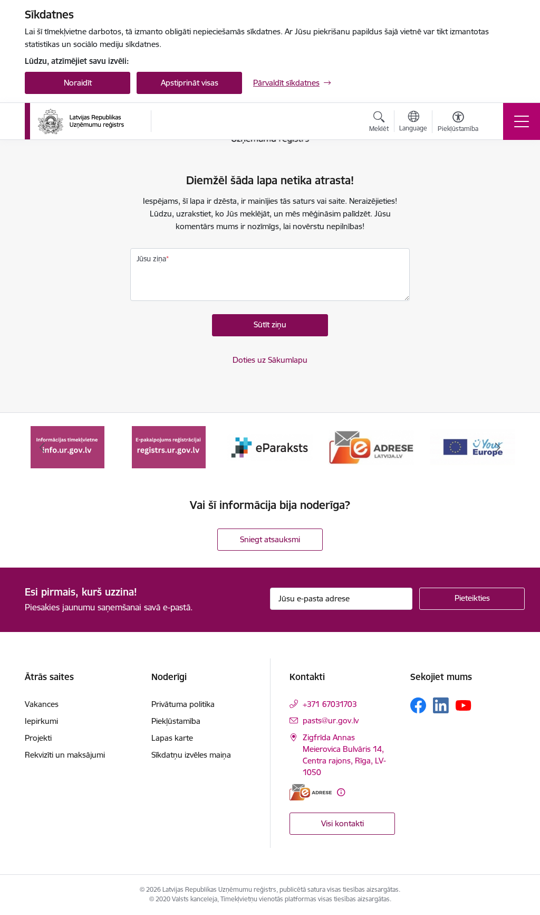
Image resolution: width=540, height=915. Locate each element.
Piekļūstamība (175, 721)
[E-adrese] (311, 792)
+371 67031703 (330, 704)
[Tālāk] (497, 447)
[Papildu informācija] (341, 792)
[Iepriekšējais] (42, 447)
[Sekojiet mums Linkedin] (441, 705)
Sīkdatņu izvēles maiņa (191, 755)
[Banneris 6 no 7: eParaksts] (168, 446)
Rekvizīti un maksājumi (65, 755)
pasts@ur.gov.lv (331, 720)
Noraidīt (78, 83)
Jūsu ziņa (151, 258)
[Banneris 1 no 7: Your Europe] (371, 446)
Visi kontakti (342, 823)
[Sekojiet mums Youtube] (463, 705)
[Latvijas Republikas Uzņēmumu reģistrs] (81, 121)
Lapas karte (172, 738)
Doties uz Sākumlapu (270, 360)
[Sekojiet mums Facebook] (418, 705)
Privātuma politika (183, 704)
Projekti (38, 738)
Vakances (42, 704)
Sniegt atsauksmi (270, 539)
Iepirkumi (41, 721)
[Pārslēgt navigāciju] (521, 121)
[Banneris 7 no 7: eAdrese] (270, 446)
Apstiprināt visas (189, 83)
